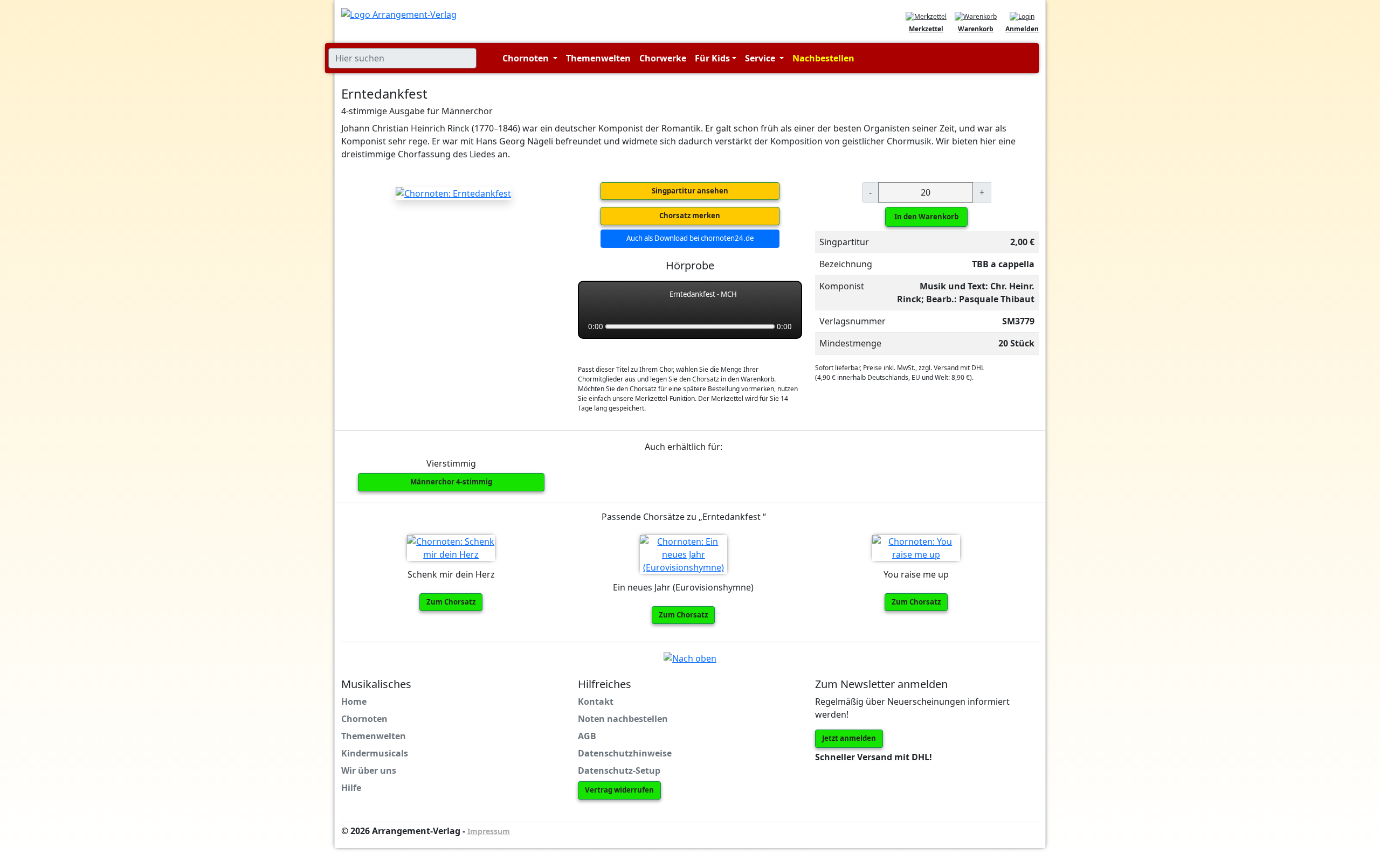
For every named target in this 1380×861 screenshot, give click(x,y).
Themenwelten (598, 58)
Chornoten (364, 719)
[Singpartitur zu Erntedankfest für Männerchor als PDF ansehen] (453, 193)
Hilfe (351, 788)
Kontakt (595, 701)
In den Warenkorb (926, 216)
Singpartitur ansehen (690, 191)
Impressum (488, 831)
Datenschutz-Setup (619, 770)
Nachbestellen (823, 58)
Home (354, 701)
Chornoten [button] (526, 58)
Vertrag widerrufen (619, 790)
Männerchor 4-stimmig (451, 482)
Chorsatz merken (689, 215)
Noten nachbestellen (623, 719)
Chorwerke (662, 58)
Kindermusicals (374, 753)
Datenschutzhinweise (625, 753)
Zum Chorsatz (450, 602)
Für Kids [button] (712, 58)
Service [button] (761, 58)
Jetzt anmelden (849, 738)
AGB (587, 736)
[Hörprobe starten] (597, 300)
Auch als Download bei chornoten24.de (690, 238)
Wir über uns (368, 770)
